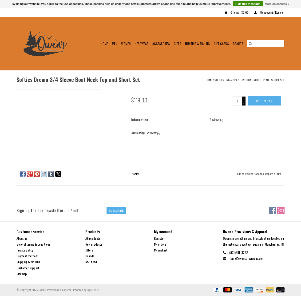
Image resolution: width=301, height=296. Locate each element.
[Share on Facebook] (23, 174)
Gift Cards (221, 43)
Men (114, 43)
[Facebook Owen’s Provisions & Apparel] (272, 210)
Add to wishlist (245, 174)
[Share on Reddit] (44, 174)
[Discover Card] (258, 289)
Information (139, 119)
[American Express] (248, 289)
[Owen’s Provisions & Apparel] (48, 43)
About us (21, 238)
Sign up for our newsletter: (40, 210)
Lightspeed (93, 290)
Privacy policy (24, 249)
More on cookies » (277, 4)
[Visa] (237, 289)
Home (104, 43)
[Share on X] (58, 174)
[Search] (250, 43)
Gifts (177, 43)
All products (92, 238)
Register (159, 238)
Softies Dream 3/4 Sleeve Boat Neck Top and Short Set (249, 80)
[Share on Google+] (30, 174)
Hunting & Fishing (197, 43)
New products (93, 244)
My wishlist (160, 249)
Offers (89, 249)
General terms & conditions (33, 244)
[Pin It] (37, 174)
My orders (160, 244)
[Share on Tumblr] (51, 174)
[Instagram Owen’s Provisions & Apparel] (281, 210)
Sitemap (21, 273)
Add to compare (264, 174)
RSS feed (91, 261)
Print (278, 174)
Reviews (216, 119)
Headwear (141, 43)
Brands (238, 43)
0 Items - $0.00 (239, 12)
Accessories (161, 43)
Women (126, 43)
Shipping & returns (28, 261)
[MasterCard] (227, 289)
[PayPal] (216, 289)
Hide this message (247, 4)
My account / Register (272, 12)
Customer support (27, 267)
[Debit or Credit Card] (280, 289)
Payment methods (27, 255)
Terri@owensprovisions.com (246, 258)
